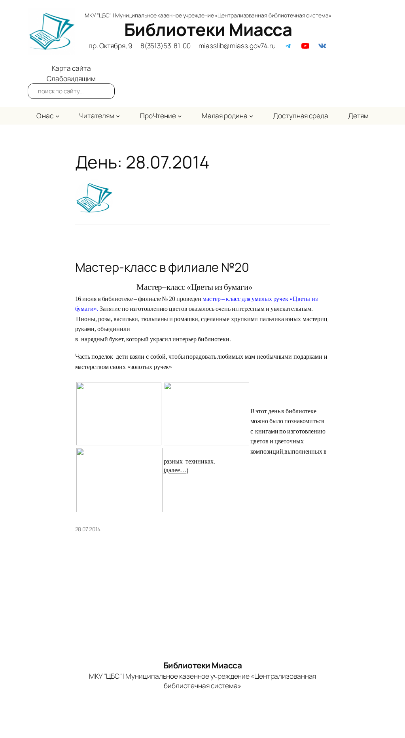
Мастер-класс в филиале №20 (162, 267)
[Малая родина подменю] (251, 115)
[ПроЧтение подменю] (180, 115)
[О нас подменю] (57, 115)
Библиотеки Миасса (208, 29)
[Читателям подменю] (118, 115)
